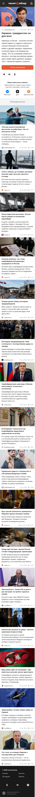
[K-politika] (2, 605)
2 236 (31, 728)
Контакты (21, 773)
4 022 (31, 235)
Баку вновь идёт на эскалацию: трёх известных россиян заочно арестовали (17, 671)
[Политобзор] (17, 3)
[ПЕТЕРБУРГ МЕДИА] (2, 447)
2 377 (31, 605)
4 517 (31, 190)
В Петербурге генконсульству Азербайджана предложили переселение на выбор (13, 431)
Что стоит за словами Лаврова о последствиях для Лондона (15, 753)
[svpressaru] (2, 317)
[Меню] (3, 3)
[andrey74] (3, 30)
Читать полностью (17, 67)
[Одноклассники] (7, 785)
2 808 (31, 487)
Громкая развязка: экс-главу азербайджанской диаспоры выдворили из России (13, 261)
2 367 (31, 645)
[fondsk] (2, 235)
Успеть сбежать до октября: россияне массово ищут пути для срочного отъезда (17, 174)
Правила (21, 776)
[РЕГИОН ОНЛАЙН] (2, 190)
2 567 (31, 525)
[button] (4, 74)
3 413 (31, 277)
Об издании (6, 776)
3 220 (31, 360)
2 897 (31, 447)
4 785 (31, 147)
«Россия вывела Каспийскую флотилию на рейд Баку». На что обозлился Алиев (15, 129)
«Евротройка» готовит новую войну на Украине (17, 711)
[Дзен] (28, 785)
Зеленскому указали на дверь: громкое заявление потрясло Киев (17, 631)
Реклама (5, 773)
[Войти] (31, 3)
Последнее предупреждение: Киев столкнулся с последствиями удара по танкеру (17, 344)
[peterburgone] (2, 360)
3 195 (31, 404)
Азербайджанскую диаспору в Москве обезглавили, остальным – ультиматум (17, 386)
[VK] (17, 785)
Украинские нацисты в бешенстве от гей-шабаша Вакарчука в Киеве (16, 472)
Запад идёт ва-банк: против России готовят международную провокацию (17, 550)
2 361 (31, 686)
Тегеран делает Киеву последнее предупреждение (15, 303)
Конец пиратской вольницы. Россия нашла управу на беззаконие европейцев (16, 216)
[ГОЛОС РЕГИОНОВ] (2, 685)
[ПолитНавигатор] (2, 147)
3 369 (31, 317)
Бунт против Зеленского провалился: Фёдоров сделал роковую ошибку (17, 513)
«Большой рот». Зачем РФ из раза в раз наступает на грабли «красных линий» (16, 592)
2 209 (31, 764)
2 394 (31, 565)
